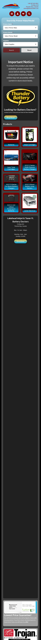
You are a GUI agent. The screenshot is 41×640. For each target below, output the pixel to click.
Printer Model (7, 32)
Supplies (6, 41)
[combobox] (20, 28)
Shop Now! (11, 118)
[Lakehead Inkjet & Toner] (11, 6)
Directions (20, 241)
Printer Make (7, 24)
